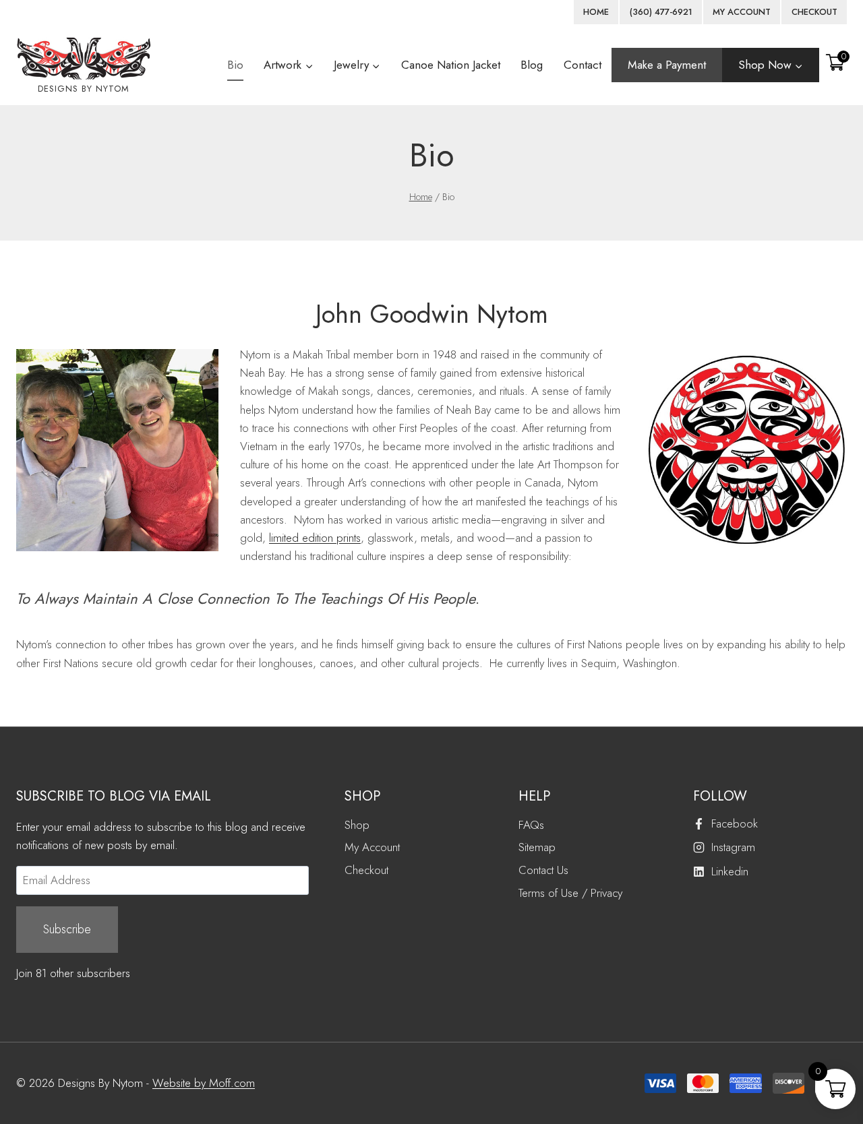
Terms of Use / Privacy (570, 893)
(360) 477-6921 (661, 11)
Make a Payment (667, 65)
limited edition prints (315, 538)
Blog (531, 65)
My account (742, 11)
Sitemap (537, 847)
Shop (357, 825)
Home (596, 11)
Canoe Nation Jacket (450, 65)
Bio (235, 65)
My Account (372, 847)
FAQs (531, 825)
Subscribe (67, 929)
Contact (582, 65)
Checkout (814, 11)
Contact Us (543, 870)
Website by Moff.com (203, 1083)
